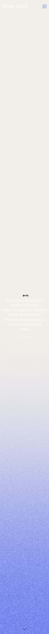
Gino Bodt (15, 6)
